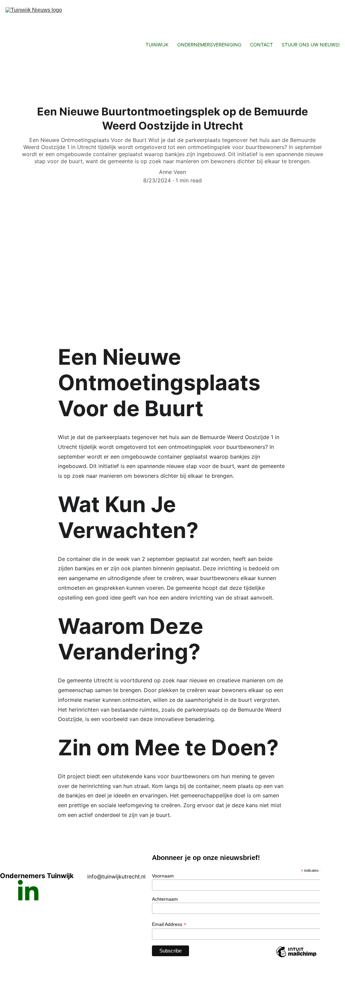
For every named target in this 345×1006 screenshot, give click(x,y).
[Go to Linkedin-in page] (28, 890)
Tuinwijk (157, 44)
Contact (261, 44)
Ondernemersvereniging (209, 44)
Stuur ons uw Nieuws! (311, 44)
